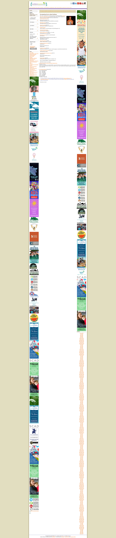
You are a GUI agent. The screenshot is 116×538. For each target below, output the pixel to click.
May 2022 (81, 380)
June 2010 (81, 513)
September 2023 (81, 365)
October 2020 (82, 398)
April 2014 (81, 470)
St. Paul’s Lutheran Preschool (44, 50)
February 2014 (81, 472)
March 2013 (81, 482)
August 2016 (81, 444)
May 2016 (81, 447)
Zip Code (34, 28)
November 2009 (81, 519)
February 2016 (81, 450)
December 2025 (81, 340)
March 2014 (81, 471)
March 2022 (81, 382)
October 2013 (82, 476)
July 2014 (81, 467)
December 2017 (81, 429)
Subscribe (71, 3)
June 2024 (81, 357)
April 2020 (81, 403)
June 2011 (81, 502)
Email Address (34, 18)
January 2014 (82, 473)
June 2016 (81, 446)
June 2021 (81, 390)
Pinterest (80, 3)
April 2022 (81, 381)
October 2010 (82, 509)
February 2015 (81, 461)
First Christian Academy (42, 69)
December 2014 (81, 463)
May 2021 (81, 391)
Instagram (85, 3)
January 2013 (82, 484)
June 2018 (81, 424)
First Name (34, 22)
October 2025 (82, 342)
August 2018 (81, 422)
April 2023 (81, 370)
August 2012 (81, 489)
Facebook (74, 3)
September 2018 (81, 421)
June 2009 (81, 524)
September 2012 (81, 488)
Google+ (78, 3)
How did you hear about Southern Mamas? (34, 37)
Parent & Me (65, 7)
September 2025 (81, 343)
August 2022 (81, 377)
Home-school (69, 7)
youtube (83, 3)
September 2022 (81, 376)
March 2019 (81, 415)
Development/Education (67, 78)
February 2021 (81, 394)
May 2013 (81, 480)
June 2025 (81, 346)
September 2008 (81, 528)
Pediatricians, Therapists (33, 58)
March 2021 (81, 393)
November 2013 (81, 475)
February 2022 (81, 383)
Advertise (33, 7)
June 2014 (81, 468)
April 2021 (81, 392)
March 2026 (81, 337)
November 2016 (81, 441)
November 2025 (81, 341)
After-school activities (58, 7)
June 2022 (81, 379)
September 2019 (81, 410)
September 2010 (81, 510)
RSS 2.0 (66, 79)
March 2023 (81, 371)
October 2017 (82, 431)
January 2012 (82, 495)
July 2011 (81, 501)
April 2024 (81, 359)
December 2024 (81, 351)
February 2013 (81, 483)
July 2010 (81, 512)
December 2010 (81, 507)
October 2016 (82, 442)
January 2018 (82, 428)
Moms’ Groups (32, 56)
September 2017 (81, 432)
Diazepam (62, 536)
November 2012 (81, 486)
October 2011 (82, 498)
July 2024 (81, 356)
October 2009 (82, 520)
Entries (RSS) (67, 536)
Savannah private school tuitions (48, 14)
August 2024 (81, 355)
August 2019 (81, 411)
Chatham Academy (42, 27)
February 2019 (81, 416)
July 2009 (81, 523)
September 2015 (81, 454)
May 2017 (81, 436)
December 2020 (81, 396)
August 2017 (81, 433)
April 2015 (81, 459)
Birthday (34, 32)
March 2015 (81, 460)
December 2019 (81, 407)
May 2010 (81, 514)
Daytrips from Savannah (33, 75)
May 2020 (81, 402)
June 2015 (81, 457)
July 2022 (81, 378)
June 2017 (81, 435)
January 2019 (82, 417)
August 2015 (81, 455)
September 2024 (81, 354)
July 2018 (81, 423)
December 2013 (81, 474)
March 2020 (81, 404)
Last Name (34, 25)
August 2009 (81, 522)
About (30, 7)
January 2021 (82, 395)
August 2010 (81, 511)
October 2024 (82, 353)
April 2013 (81, 481)
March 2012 (81, 493)
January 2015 (82, 462)
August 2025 (81, 344)
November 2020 (81, 397)
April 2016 (81, 448)
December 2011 (81, 496)
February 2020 (81, 405)
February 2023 (81, 372)
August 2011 (81, 500)
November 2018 (81, 419)
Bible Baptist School (43, 22)
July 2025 (81, 345)
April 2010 (81, 515)
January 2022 (82, 384)
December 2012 (81, 485)
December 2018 (81, 418)
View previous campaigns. (32, 47)
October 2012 (82, 487)
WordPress (53, 536)
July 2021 (81, 389)
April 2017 (81, 437)
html (31, 43)
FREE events (37, 7)
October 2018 (82, 420)
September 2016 (81, 443)
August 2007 (81, 533)
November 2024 (81, 352)
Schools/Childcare (46, 7)
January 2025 (82, 350)
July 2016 (81, 445)
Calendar (41, 7)
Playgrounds (31, 52)
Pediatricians (52, 7)
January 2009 (82, 526)
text (31, 44)
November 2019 (81, 408)
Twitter (76, 3)
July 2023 (81, 367)
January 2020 (82, 406)
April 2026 (81, 336)
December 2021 (81, 385)
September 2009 (81, 521)
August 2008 (81, 529)
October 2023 (82, 364)
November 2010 (81, 508)
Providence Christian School (44, 43)
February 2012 (81, 494)
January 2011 (82, 506)
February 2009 (81, 525)
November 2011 (81, 497)
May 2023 (81, 369)
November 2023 (81, 363)
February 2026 (81, 338)
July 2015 (81, 456)
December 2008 (81, 527)
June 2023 (81, 368)
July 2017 (81, 434)
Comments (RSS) (73, 536)
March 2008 (81, 532)
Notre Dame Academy (43, 40)
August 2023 (81, 366)
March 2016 (81, 449)
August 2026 (81, 333)
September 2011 (81, 499)
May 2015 (81, 458)
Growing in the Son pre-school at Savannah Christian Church (48, 63)
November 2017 (81, 430)
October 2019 (82, 409)
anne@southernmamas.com (44, 18)
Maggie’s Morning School (43, 32)
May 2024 (81, 358)
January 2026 (82, 339)
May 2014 (81, 469)
